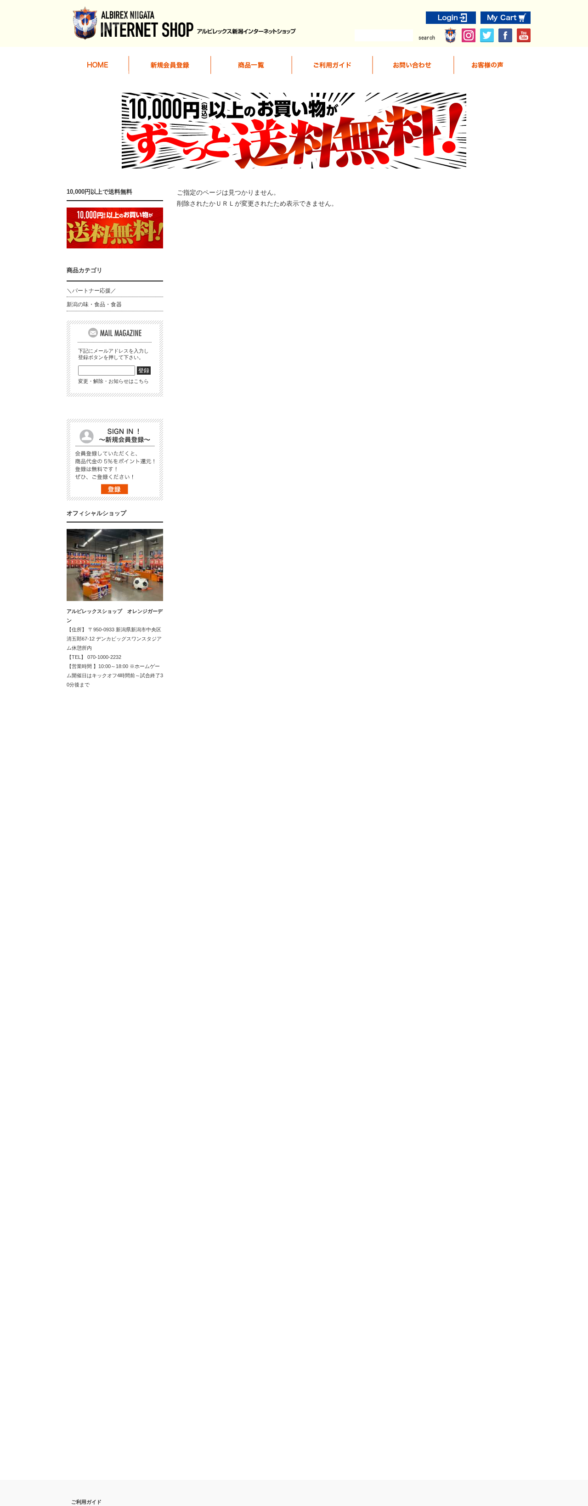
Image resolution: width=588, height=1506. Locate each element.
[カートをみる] (506, 20)
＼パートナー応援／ (91, 290)
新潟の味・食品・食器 (94, 304)
